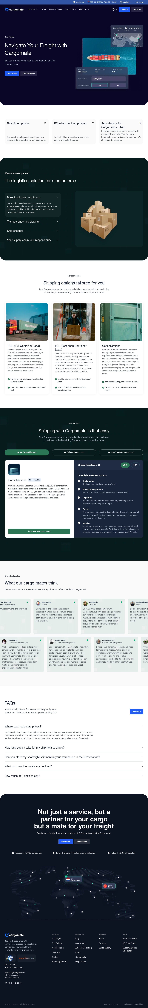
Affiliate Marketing (83, 948)
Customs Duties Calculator (130, 949)
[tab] (33, 205)
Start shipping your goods (39, 531)
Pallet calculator (130, 939)
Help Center (80, 962)
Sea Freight (57, 943)
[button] (126, 2)
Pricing (43, 9)
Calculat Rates (29, 73)
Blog (77, 939)
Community (80, 957)
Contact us (136, 712)
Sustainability (105, 948)
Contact (124, 9)
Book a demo (82, 842)
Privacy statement (111, 1004)
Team (101, 939)
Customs (56, 952)
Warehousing (58, 948)
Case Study (80, 943)
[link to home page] (14, 9)
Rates (77, 952)
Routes (55, 957)
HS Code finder (129, 943)
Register (137, 9)
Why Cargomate (55, 9)
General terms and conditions (132, 1004)
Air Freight (56, 939)
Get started (12, 73)
